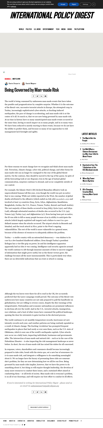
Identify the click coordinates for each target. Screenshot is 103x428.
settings (13, 7)
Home (5, 421)
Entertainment (48, 29)
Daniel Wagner (31, 83)
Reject (74, 4)
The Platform (79, 29)
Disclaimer (51, 421)
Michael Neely (86, 200)
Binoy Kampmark (88, 173)
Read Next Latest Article (39, 407)
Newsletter (41, 421)
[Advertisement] (51, 50)
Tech (57, 29)
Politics (29, 29)
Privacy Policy (73, 421)
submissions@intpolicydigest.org (45, 386)
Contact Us (21, 421)
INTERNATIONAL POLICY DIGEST (51, 16)
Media (63, 29)
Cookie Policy (61, 421)
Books (69, 29)
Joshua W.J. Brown (88, 143)
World (21, 29)
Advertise (30, 421)
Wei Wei (85, 159)
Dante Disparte (14, 83)
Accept (63, 4)
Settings (85, 4)
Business (8, 79)
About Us (12, 421)
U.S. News (37, 29)
